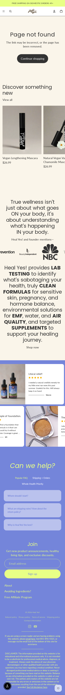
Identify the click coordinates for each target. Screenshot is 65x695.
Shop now (32, 347)
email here (30, 639)
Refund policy (11, 617)
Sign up (32, 574)
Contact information (32, 620)
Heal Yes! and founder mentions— (32, 239)
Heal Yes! (15, 267)
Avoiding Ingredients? (17, 591)
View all (7, 99)
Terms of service (38, 617)
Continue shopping (32, 58)
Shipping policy (53, 617)
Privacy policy (24, 617)
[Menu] (3, 11)
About (8, 585)
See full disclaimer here (37, 687)
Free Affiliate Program (18, 597)
